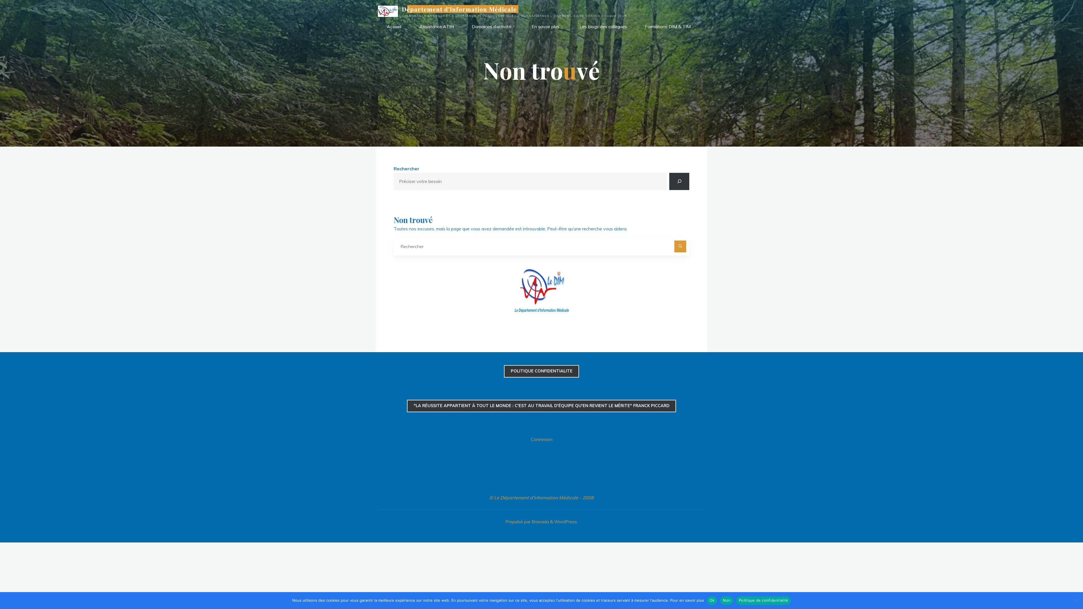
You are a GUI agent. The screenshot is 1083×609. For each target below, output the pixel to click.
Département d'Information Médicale (459, 9)
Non (726, 600)
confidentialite (542, 371)
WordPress (565, 521)
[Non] (1076, 600)
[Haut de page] (1061, 587)
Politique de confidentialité (763, 600)
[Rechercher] (679, 181)
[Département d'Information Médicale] (388, 11)
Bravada (540, 521)
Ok (712, 600)
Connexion (541, 439)
